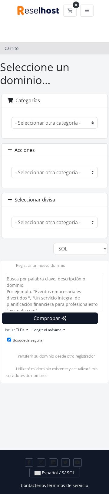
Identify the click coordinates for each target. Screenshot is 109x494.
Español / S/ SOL (58, 473)
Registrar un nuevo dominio (40, 265)
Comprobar (47, 318)
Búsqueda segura (27, 340)
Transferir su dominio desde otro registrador (55, 356)
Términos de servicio (67, 485)
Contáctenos (33, 485)
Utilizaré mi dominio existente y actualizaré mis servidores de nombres (51, 372)
